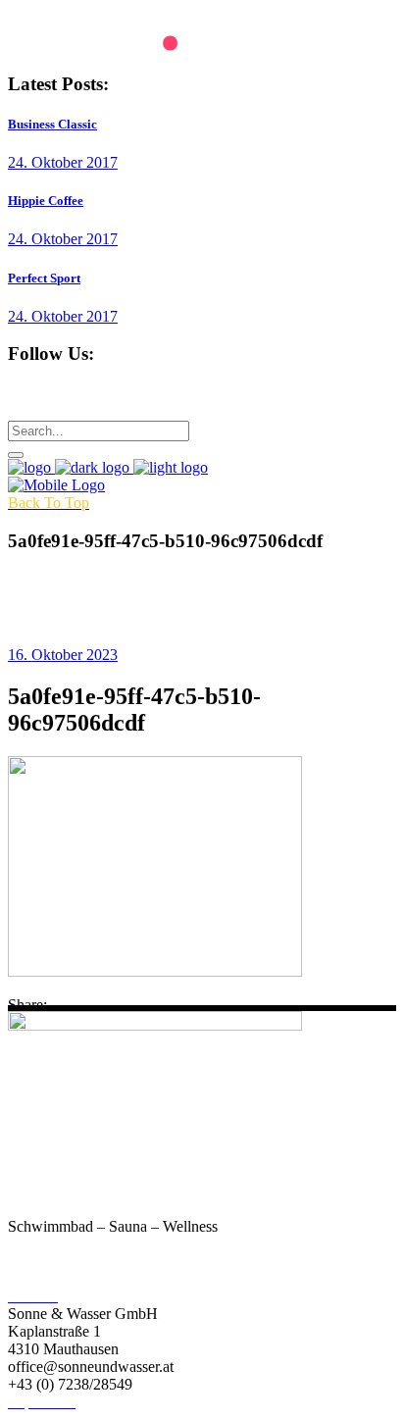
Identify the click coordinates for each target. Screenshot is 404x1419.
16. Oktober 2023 (63, 654)
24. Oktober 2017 (63, 162)
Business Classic (52, 124)
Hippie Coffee (45, 200)
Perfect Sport (44, 278)
